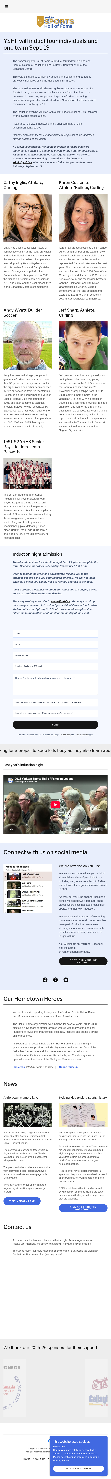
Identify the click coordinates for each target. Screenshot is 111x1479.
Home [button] (27, 1459)
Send (55, 725)
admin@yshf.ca (22, 162)
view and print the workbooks (83, 1208)
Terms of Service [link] (81, 735)
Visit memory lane (22, 1201)
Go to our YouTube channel (83, 961)
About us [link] (39, 1459)
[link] (55, 22)
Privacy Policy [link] (65, 735)
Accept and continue (79, 1469)
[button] (6, 6)
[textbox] (55, 634)
